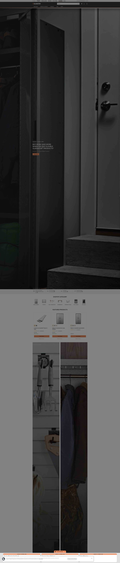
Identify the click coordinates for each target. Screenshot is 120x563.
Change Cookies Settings (72, 558)
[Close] (92, 558)
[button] (3, 558)
